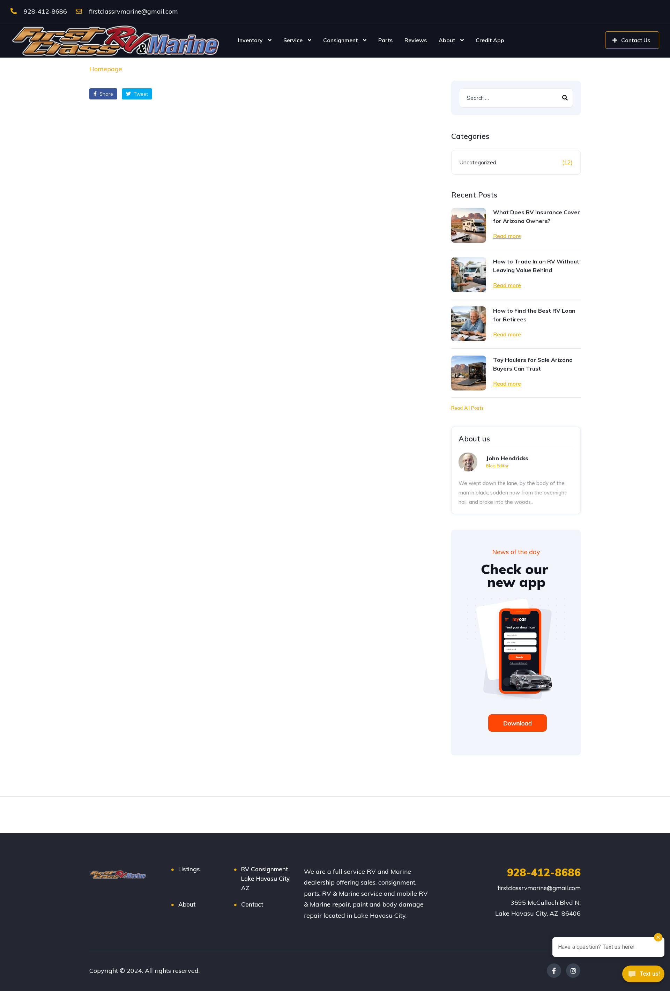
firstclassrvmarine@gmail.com (132, 11)
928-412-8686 (44, 11)
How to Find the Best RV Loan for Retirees (534, 315)
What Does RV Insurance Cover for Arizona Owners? (536, 216)
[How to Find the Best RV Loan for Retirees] (468, 323)
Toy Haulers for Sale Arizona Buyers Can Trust (533, 364)
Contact (252, 904)
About (447, 40)
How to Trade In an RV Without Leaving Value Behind (536, 266)
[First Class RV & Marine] (116, 40)
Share (105, 94)
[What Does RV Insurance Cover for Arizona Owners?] (468, 225)
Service (293, 40)
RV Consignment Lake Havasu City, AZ (266, 878)
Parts (385, 40)
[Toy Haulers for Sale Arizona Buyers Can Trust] (468, 373)
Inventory (250, 40)
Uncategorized (477, 162)
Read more (507, 236)
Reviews (415, 40)
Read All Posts (467, 408)
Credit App (490, 40)
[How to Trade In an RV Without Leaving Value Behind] (468, 274)
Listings (189, 869)
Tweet (140, 94)
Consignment (340, 40)
